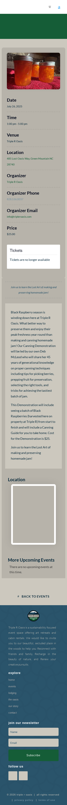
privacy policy (23, 800)
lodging (12, 692)
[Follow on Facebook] (29, 21)
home (11, 679)
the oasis (13, 699)
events (12, 686)
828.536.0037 (15, 199)
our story (13, 706)
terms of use (46, 800)
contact (12, 712)
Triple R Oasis (15, 181)
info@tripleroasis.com (19, 216)
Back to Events (35, 596)
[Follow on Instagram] (37, 21)
